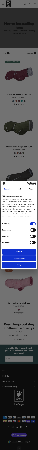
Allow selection (19, 258)
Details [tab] (19, 189)
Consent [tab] (7, 189)
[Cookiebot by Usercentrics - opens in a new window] (27, 183)
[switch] (33, 230)
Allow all (19, 251)
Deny (19, 265)
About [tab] (31, 189)
